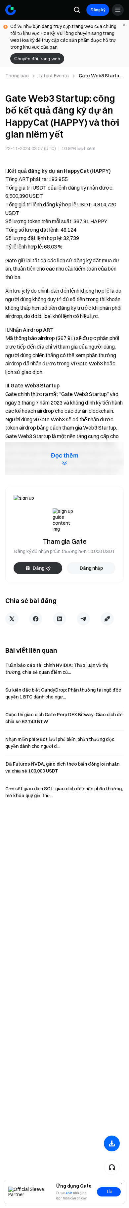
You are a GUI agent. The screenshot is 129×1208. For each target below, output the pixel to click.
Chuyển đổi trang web (37, 58)
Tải (109, 1191)
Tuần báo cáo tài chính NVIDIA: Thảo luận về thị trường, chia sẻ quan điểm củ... (56, 668)
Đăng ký (97, 9)
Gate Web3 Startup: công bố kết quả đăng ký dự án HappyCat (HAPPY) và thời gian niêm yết (101, 76)
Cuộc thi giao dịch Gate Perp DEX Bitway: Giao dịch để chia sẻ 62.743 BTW (64, 718)
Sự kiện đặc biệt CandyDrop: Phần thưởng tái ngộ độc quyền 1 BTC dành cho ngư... (63, 693)
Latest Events (54, 76)
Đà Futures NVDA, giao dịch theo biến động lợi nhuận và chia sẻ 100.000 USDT (62, 767)
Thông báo (17, 76)
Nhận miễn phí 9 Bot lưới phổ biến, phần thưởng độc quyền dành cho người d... (59, 742)
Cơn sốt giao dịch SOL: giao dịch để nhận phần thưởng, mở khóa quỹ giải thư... (64, 792)
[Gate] (10, 10)
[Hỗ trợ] (112, 1167)
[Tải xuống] (112, 1143)
